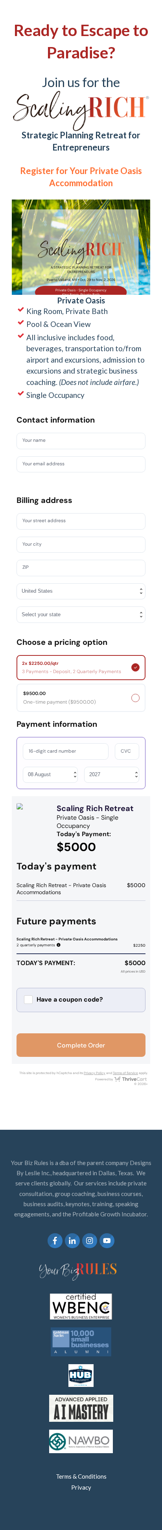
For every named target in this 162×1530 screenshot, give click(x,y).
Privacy (81, 1487)
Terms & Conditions (81, 1476)
